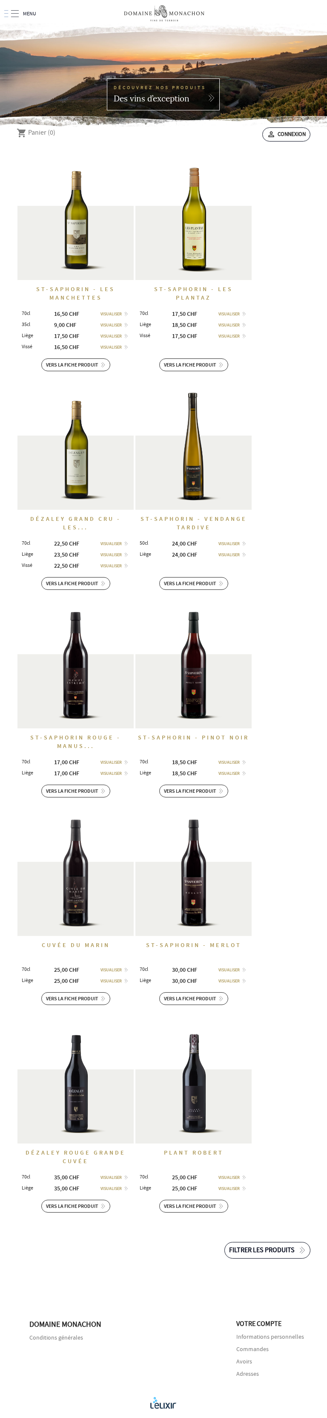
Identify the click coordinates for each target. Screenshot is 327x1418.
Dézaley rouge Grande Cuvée (76, 1157)
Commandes (252, 1349)
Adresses (247, 1374)
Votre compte (258, 1324)
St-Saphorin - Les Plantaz (193, 293)
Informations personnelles (270, 1337)
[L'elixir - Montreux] (163, 1402)
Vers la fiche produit (72, 364)
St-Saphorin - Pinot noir (193, 738)
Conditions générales (56, 1338)
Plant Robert (194, 1153)
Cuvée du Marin (76, 945)
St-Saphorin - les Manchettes (75, 293)
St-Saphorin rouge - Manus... (75, 742)
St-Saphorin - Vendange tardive (194, 523)
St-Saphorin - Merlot (193, 945)
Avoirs (244, 1362)
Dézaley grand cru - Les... (75, 523)
